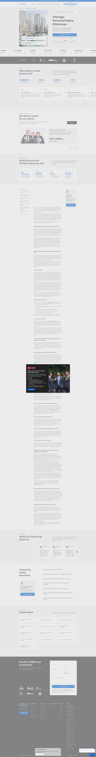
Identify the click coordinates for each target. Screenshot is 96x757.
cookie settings (38, 752)
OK (39, 754)
